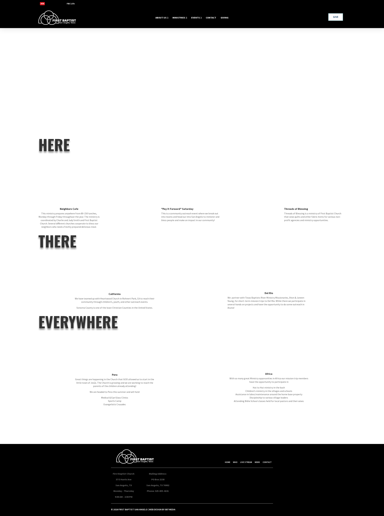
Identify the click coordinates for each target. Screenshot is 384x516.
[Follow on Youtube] (341, 3)
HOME (227, 462)
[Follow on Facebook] (329, 3)
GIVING (224, 17)
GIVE (335, 17)
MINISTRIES (178, 17)
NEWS (257, 462)
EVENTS (195, 17)
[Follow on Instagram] (335, 3)
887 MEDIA (170, 509)
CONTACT (211, 17)
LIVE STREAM (246, 462)
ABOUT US (160, 17)
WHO (235, 462)
